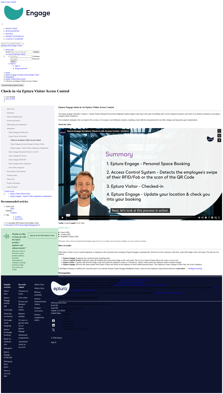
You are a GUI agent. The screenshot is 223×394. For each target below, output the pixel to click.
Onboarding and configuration (17, 124)
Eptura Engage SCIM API (17, 160)
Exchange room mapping (8, 323)
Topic (12, 208)
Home (8, 73)
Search (8, 52)
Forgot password (21, 68)
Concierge (8, 310)
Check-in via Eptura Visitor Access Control (26, 140)
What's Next (39, 288)
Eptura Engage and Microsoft (18, 132)
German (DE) (65, 234)
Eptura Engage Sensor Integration (20, 164)
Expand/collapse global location (12, 85)
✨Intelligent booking (194, 268)
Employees (10, 113)
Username (36, 56)
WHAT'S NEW (11, 29)
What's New (11, 179)
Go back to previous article (15, 54)
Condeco (13, 213)
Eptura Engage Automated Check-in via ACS (23, 152)
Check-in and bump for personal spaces (168, 293)
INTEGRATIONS (12, 31)
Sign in (13, 61)
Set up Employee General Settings (130, 282)
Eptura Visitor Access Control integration (136, 280)
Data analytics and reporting (16, 171)
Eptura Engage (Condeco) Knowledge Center (22, 75)
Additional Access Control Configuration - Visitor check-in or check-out (139, 285)
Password (35, 59)
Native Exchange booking (8, 332)
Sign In (53, 342)
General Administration (14, 117)
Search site (9, 50)
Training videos (12, 175)
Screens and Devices (13, 120)
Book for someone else (7, 342)
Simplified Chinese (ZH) (69, 237)
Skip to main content (8, 2)
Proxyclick (19, 219)
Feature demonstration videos (40, 301)
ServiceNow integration (16, 167)
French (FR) (64, 232)
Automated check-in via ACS (23, 344)
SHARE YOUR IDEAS (15, 36)
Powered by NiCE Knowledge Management (23, 225)
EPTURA (9, 34)
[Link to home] (11, 46)
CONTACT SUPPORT (14, 39)
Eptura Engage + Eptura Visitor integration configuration (29, 148)
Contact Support (12, 187)
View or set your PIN (7, 373)
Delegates (8, 348)
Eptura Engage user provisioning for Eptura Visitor (27, 144)
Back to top (10, 191)
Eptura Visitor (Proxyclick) (15, 79)
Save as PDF (10, 99)
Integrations (10, 77)
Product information (13, 183)
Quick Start (10, 109)
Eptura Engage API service (17, 156)
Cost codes (22, 298)
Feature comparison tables (39, 317)
